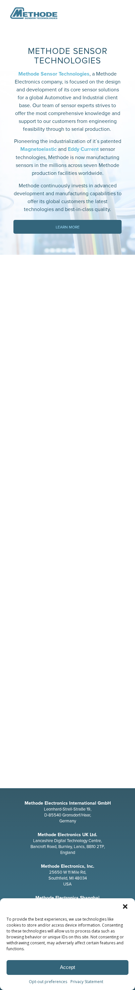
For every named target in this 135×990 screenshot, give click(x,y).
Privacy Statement (86, 981)
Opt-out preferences (48, 981)
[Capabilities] (67, 660)
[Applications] (67, 497)
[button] (125, 906)
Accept (67, 967)
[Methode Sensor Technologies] (56, 13)
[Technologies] (67, 335)
